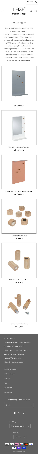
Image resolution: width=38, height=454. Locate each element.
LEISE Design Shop (21, 451)
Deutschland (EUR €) (18, 426)
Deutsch (18, 437)
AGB (5, 383)
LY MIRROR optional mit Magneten (19, 147)
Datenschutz (8, 387)
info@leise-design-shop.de (13, 362)
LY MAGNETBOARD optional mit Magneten (19, 103)
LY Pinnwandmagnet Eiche (19, 235)
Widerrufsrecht (9, 374)
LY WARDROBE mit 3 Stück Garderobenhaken (19, 191)
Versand (7, 378)
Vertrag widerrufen (10, 369)
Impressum (8, 392)
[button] (2, 11)
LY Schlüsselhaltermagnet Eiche (19, 280)
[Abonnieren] (31, 405)
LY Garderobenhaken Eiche (19, 324)
